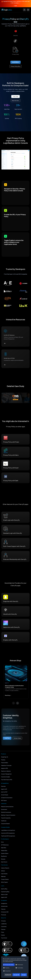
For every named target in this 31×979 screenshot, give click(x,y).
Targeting (7, 967)
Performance (20, 964)
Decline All (8, 974)
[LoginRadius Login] (24, 9)
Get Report (16, 2)
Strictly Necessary (9, 964)
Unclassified (7, 970)
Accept (24, 974)
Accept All (16, 974)
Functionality (20, 967)
